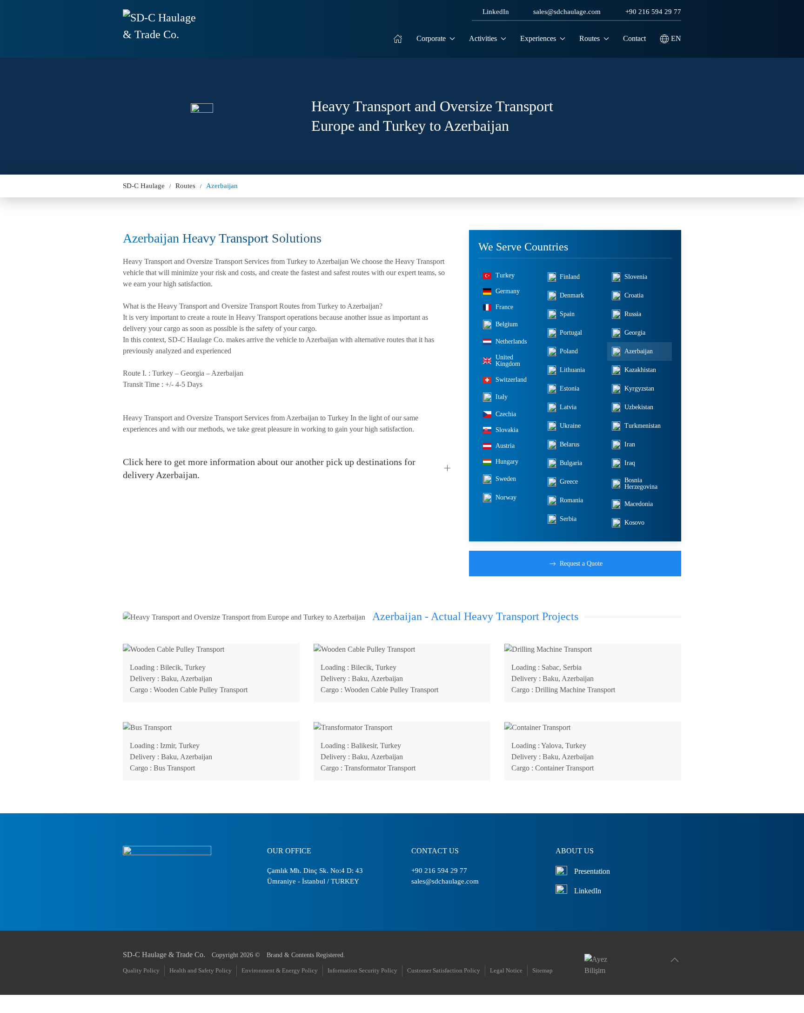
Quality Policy (141, 970)
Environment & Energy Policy (279, 970)
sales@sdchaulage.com (567, 11)
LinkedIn (495, 11)
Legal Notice (506, 970)
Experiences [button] (538, 38)
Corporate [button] (431, 38)
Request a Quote (581, 563)
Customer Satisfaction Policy (443, 970)
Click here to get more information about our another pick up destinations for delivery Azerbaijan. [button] (269, 468)
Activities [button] (483, 38)
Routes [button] (589, 38)
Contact (634, 38)
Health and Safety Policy (200, 970)
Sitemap (542, 970)
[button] (670, 38)
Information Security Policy (362, 970)
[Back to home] (161, 39)
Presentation (592, 871)
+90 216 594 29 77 (653, 11)
